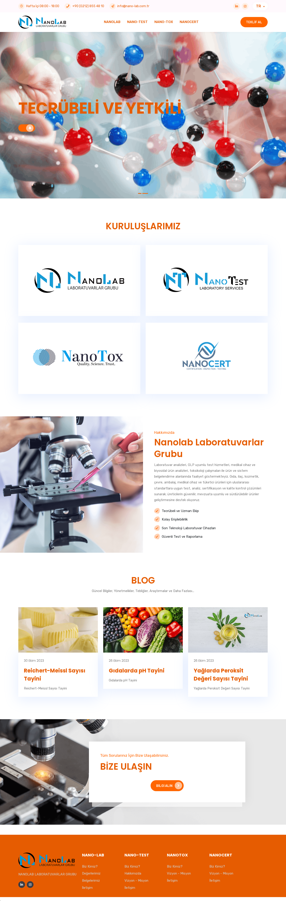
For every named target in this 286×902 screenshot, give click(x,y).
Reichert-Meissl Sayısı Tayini (54, 674)
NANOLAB (112, 22)
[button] (140, 193)
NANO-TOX (163, 22)
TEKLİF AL (254, 22)
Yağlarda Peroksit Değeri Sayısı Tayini (221, 674)
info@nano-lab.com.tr (133, 6)
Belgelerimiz (91, 881)
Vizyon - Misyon (136, 881)
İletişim (87, 888)
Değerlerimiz (91, 873)
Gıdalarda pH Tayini (136, 670)
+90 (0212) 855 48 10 (88, 6)
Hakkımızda (132, 873)
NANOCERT (189, 22)
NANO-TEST (137, 22)
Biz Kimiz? (90, 866)
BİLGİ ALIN (164, 786)
